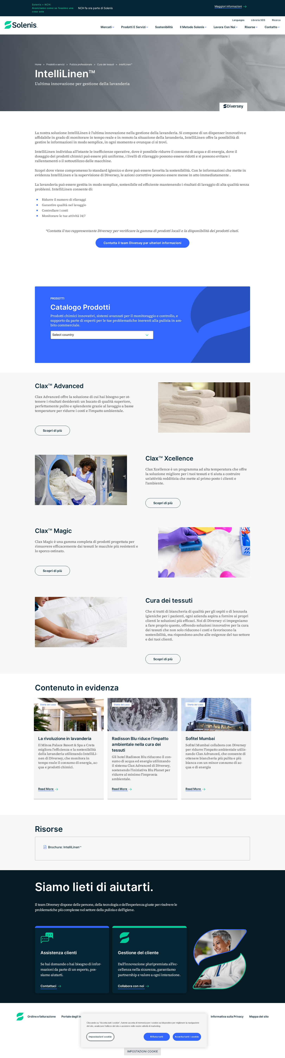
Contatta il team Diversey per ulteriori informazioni (142, 243)
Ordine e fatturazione (42, 1016)
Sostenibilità (164, 27)
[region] (144, 1030)
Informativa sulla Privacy (227, 1016)
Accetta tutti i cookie (187, 1036)
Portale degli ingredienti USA (80, 1016)
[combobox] (102, 335)
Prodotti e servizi (133, 27)
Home (38, 64)
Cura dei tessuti (105, 64)
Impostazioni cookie (142, 1051)
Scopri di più (52, 430)
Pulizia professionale (81, 64)
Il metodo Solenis (192, 27)
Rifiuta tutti (156, 1036)
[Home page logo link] (20, 28)
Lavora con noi (225, 27)
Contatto (271, 27)
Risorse (250, 27)
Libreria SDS (258, 20)
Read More (46, 789)
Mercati (106, 27)
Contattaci (49, 986)
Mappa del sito (259, 1016)
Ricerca (276, 20)
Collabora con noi (131, 986)
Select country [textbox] (63, 335)
